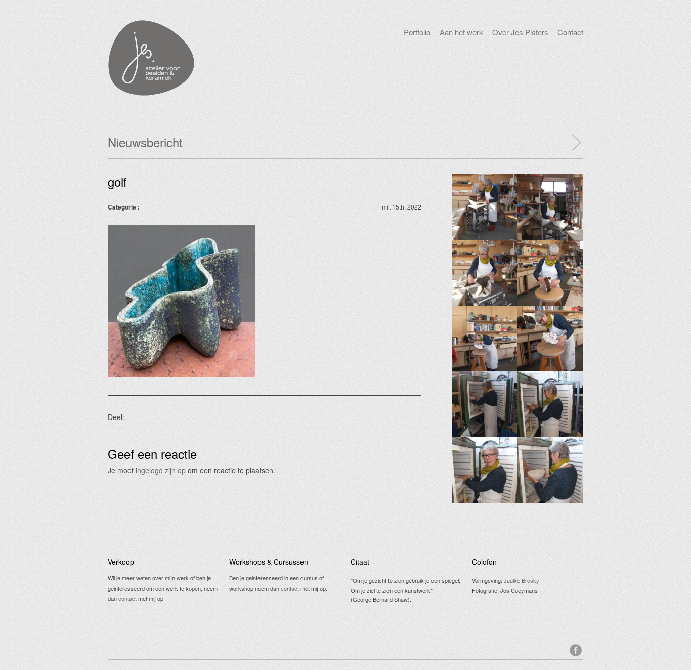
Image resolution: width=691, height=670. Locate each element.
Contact (570, 32)
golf (117, 181)
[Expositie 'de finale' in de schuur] (575, 142)
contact (127, 598)
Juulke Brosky (521, 580)
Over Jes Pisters (520, 32)
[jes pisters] (151, 93)
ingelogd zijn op (161, 470)
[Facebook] (576, 649)
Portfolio (417, 32)
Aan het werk (461, 32)
